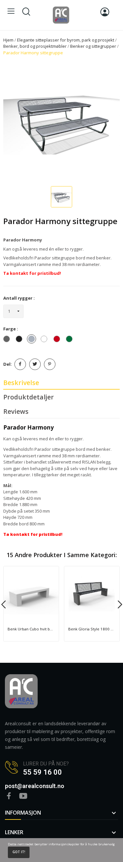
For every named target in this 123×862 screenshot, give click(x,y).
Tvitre (35, 364)
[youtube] (23, 796)
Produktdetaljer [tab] (28, 397)
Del (20, 364)
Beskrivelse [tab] (21, 382)
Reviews (16, 411)
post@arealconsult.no (34, 786)
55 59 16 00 (42, 772)
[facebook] (9, 796)
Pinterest (49, 364)
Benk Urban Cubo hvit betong (31, 628)
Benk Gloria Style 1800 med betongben (91, 628)
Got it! (18, 852)
